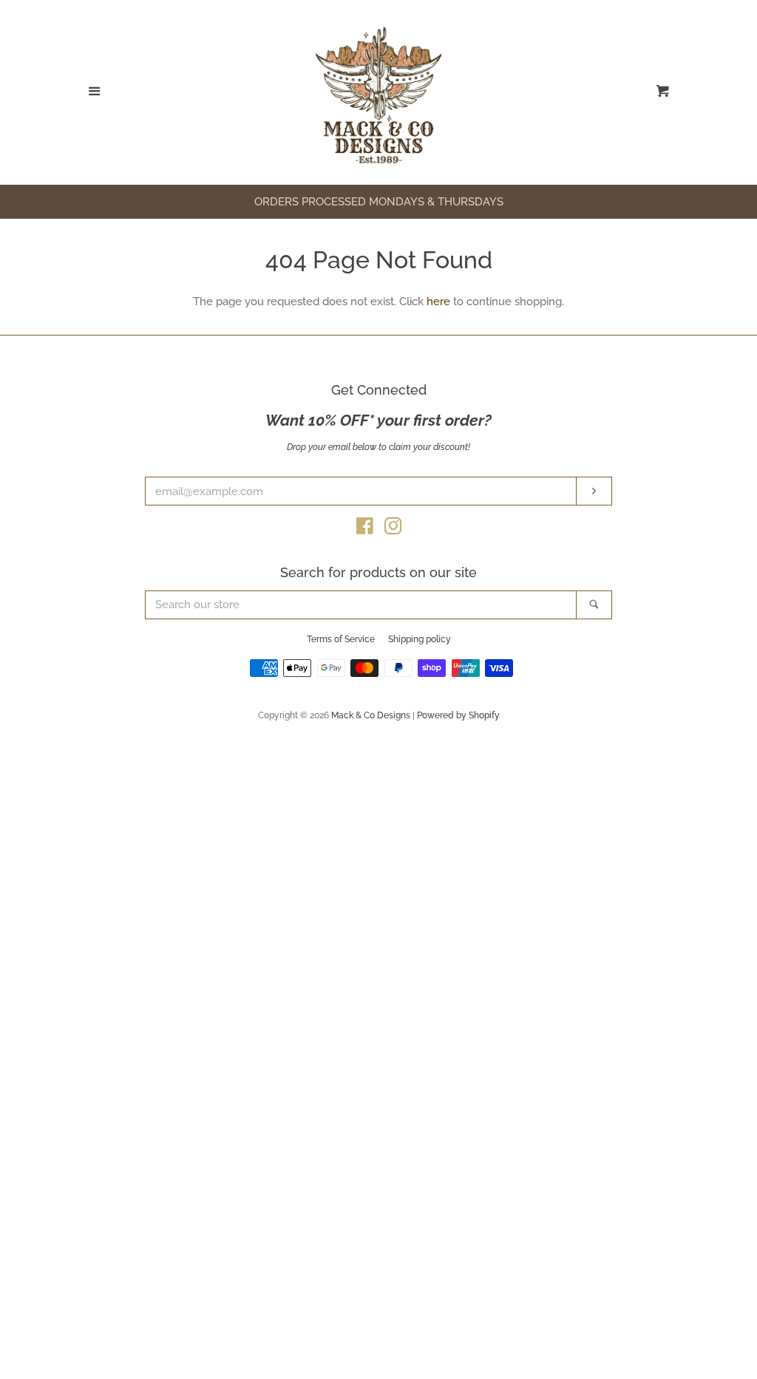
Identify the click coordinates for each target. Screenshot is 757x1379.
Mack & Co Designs (370, 715)
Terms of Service (341, 639)
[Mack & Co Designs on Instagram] (393, 529)
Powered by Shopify (458, 715)
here (438, 301)
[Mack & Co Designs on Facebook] (365, 529)
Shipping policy (419, 639)
